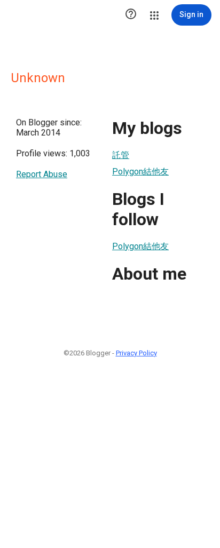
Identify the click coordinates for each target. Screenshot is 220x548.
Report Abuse (41, 174)
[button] (131, 15)
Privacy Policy (136, 353)
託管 (120, 155)
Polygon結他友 (140, 171)
